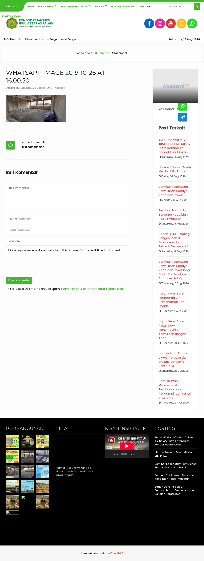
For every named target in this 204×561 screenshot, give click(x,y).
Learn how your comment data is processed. (92, 289)
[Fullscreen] (144, 454)
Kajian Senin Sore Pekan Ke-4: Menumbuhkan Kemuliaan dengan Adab (172, 329)
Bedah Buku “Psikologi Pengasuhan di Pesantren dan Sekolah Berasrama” (174, 240)
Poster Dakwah (122, 6)
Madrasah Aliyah (74, 6)
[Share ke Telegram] (182, 117)
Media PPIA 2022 (112, 553)
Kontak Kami (11, 16)
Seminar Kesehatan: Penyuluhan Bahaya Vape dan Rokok (173, 191)
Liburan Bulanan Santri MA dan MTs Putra (175, 169)
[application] (127, 446)
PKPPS (99, 6)
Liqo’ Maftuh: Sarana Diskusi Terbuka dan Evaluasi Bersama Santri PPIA (173, 359)
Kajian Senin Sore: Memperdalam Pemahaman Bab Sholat (171, 299)
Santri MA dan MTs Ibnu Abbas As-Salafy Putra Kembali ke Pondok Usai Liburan (174, 145)
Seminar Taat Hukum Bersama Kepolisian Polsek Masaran (174, 214)
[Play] (110, 454)
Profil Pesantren (40, 6)
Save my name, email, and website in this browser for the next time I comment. (65, 250)
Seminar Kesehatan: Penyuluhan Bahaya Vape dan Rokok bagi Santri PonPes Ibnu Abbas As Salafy (174, 270)
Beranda (12, 6)
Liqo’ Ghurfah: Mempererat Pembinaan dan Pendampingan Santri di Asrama (175, 389)
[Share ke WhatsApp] (182, 106)
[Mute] (139, 454)
